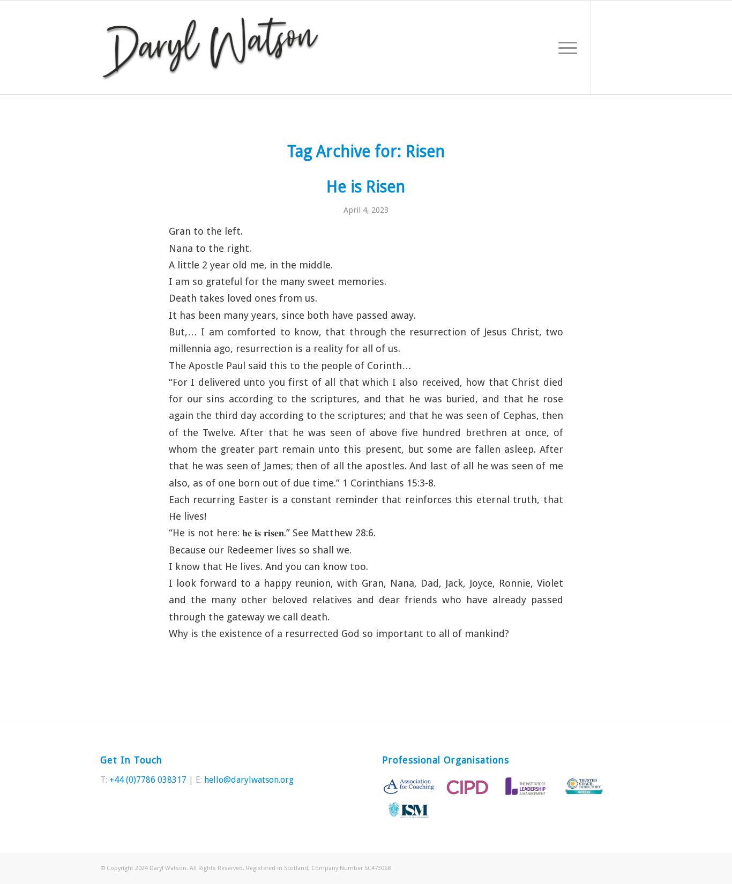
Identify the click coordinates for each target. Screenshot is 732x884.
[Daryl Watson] (211, 47)
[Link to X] (608, 47)
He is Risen (365, 186)
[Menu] (564, 47)
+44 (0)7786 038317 (147, 780)
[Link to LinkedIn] (624, 47)
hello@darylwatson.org (249, 780)
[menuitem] (564, 47)
